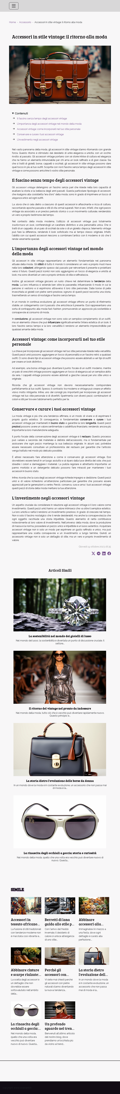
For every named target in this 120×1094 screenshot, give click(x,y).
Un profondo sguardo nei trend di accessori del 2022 (59, 1030)
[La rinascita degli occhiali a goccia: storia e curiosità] (59, 821)
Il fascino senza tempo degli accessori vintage (42, 118)
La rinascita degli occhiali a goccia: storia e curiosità (60, 853)
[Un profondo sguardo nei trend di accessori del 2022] (60, 1009)
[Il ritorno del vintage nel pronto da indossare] (59, 677)
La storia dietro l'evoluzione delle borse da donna (60, 781)
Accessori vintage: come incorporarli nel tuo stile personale (48, 129)
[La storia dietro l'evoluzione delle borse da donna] (59, 749)
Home (12, 22)
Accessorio (25, 22)
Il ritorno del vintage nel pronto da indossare (60, 708)
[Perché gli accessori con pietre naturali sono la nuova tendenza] (60, 956)
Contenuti (21, 113)
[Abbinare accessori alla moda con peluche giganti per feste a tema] (94, 905)
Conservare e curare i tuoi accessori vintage (40, 134)
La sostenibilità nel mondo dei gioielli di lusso (60, 636)
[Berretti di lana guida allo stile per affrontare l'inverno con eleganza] (60, 905)
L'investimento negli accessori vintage (37, 139)
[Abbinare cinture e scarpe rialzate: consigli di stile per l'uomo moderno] (26, 956)
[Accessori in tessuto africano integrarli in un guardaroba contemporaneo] (26, 905)
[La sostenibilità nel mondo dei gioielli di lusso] (59, 604)
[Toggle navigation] (13, 5)
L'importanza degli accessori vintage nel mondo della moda (49, 123)
